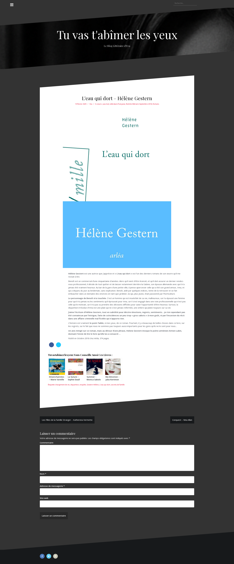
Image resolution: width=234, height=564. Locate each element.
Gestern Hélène (93, 385)
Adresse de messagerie (52, 486)
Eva (91, 104)
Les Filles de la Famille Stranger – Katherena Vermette (67, 419)
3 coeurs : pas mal (102, 104)
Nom (43, 473)
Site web (44, 498)
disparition (74, 385)
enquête (83, 385)
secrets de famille (118, 385)
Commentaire (46, 442)
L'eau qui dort (105, 385)
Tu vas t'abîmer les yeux (117, 34)
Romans (156, 104)
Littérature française (117, 104)
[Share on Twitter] (58, 346)
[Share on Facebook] (51, 346)
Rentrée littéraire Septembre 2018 (139, 104)
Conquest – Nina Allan (182, 419)
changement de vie (62, 385)
